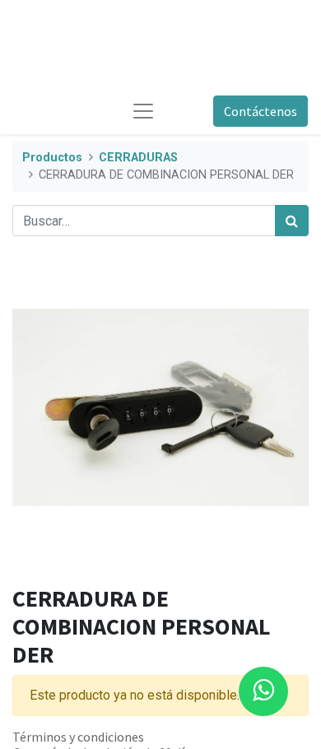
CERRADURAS (138, 158)
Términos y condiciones (78, 736)
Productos (52, 158)
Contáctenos (260, 111)
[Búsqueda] (292, 220)
